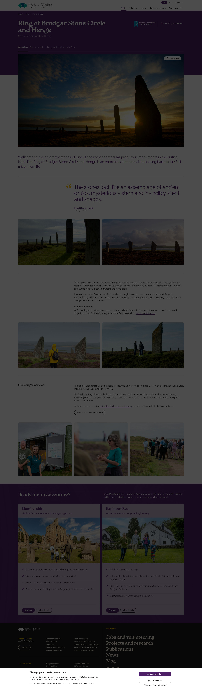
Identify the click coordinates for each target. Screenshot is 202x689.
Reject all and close (155, 681)
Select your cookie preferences (155, 685)
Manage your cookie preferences (48, 672)
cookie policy (88, 683)
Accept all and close (154, 674)
